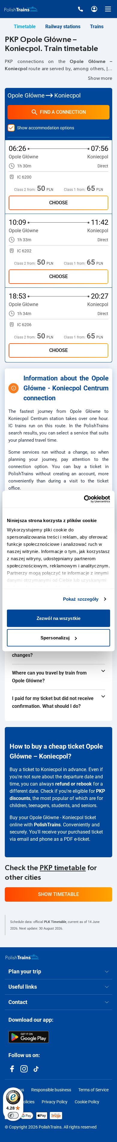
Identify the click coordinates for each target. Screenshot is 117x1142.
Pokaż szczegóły (81, 599)
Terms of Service (93, 1089)
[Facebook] (12, 1068)
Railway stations (62, 26)
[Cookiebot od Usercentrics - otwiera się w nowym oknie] (84, 499)
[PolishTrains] (22, 956)
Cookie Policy (87, 1101)
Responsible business (51, 1089)
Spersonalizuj (55, 637)
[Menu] (108, 9)
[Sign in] (94, 9)
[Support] (80, 9)
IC (108, 68)
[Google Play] (28, 1037)
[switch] (13, 1115)
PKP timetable (63, 868)
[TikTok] (36, 1068)
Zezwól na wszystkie (58, 618)
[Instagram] (24, 1068)
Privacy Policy (55, 1101)
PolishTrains (47, 825)
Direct (103, 166)
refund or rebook (73, 784)
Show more (100, 78)
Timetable (25, 26)
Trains (97, 26)
